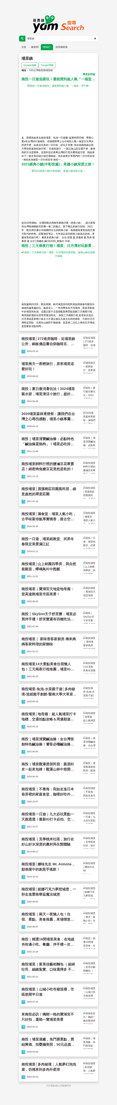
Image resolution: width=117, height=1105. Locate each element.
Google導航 (47, 65)
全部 (23, 47)
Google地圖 (29, 65)
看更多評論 (89, 74)
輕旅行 (47, 47)
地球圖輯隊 (61, 47)
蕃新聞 (34, 47)
